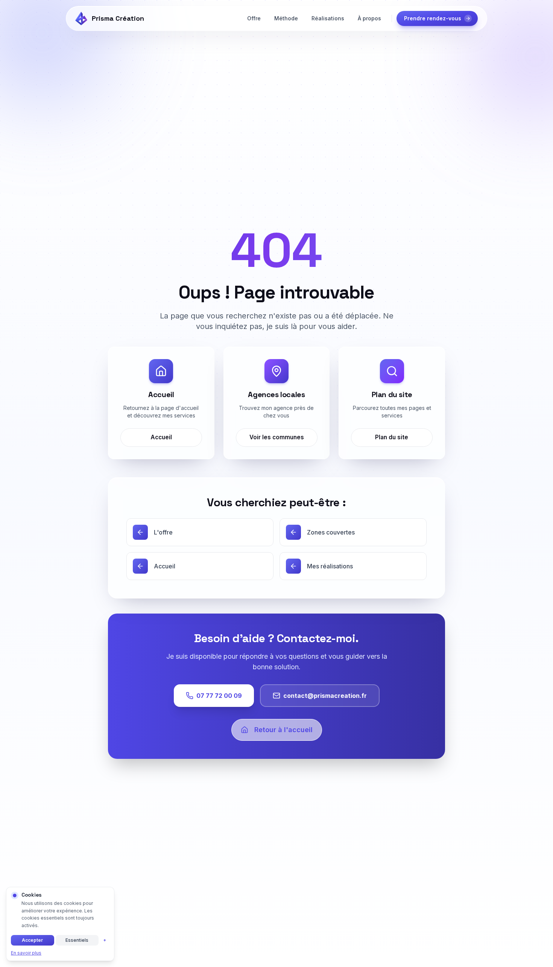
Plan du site (392, 437)
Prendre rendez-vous (432, 18)
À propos (369, 18)
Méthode (286, 18)
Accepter (32, 940)
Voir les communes (276, 437)
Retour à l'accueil (283, 730)
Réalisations (327, 18)
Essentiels (76, 940)
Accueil (161, 437)
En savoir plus (26, 953)
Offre (254, 18)
